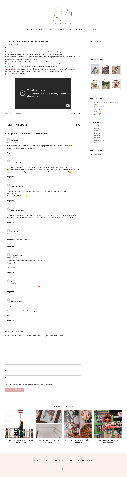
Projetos (60, 29)
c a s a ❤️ (97, 114)
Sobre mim (92, 29)
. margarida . (15, 256)
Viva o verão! (98, 109)
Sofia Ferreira (15, 301)
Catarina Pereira (16, 210)
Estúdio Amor (68, 474)
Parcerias (97, 135)
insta (20, 52)
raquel (13, 232)
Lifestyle (39, 29)
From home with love (15, 113)
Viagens (50, 29)
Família (29, 29)
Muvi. (16, 69)
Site (6, 377)
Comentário (8, 339)
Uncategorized (20, 44)
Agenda (96, 126)
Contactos (80, 29)
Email (7, 370)
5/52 (78, 125)
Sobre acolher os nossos (102, 107)
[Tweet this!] (79, 113)
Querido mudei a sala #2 (16, 125)
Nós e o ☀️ (98, 112)
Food (96, 131)
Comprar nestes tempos (108, 440)
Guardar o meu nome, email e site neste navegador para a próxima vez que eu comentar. (29, 384)
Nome (7, 363)
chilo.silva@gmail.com (59, 217)
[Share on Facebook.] (74, 113)
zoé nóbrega (15, 162)
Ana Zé (13, 141)
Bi (11, 282)
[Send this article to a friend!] (71, 113)
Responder (10, 153)
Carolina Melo (16, 186)
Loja (69, 29)
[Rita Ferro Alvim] (63, 24)
